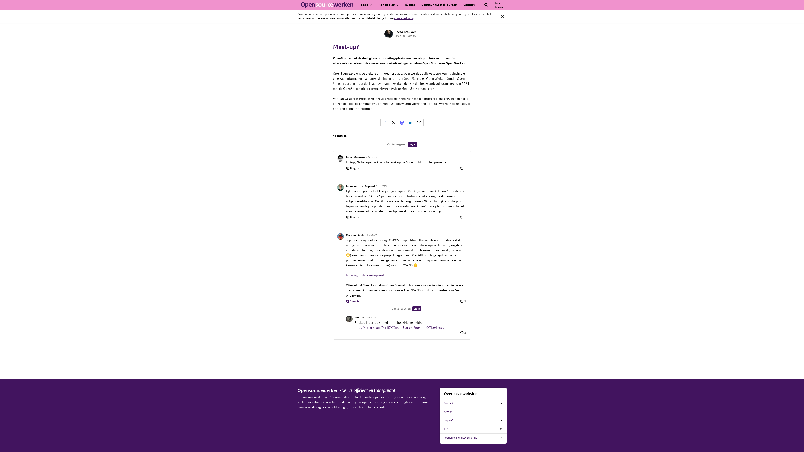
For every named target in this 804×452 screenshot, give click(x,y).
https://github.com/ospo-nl (365, 275)
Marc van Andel (355, 235)
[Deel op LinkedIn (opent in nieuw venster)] (410, 122)
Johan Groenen (355, 157)
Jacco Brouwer (405, 32)
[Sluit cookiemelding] (502, 16)
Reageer (354, 168)
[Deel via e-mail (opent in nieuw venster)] (419, 122)
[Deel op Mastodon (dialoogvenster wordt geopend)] (402, 122)
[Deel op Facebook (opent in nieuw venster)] (385, 122)
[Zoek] (486, 5)
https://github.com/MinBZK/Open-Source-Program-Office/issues (399, 328)
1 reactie (354, 301)
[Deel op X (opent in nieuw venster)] (393, 122)
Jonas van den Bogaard (360, 186)
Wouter (359, 317)
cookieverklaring (404, 18)
